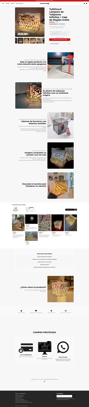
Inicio (3, 3)
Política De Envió (18, 398)
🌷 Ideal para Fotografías (54, 43)
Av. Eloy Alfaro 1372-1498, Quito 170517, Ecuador (23, 402)
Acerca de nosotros (19, 3)
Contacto (12, 3)
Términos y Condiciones (19, 399)
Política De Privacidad (19, 395)
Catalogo (7, 3)
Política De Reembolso (19, 396)
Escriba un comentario (70, 209)
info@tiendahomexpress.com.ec (21, 400)
